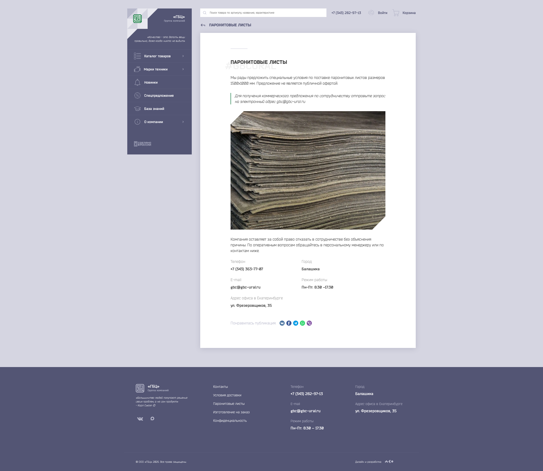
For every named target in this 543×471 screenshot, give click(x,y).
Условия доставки (227, 395)
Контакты (220, 386)
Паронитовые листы (229, 403)
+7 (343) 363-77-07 (247, 269)
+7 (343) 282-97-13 (307, 393)
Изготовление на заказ (231, 412)
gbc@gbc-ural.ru (245, 287)
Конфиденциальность (230, 420)
